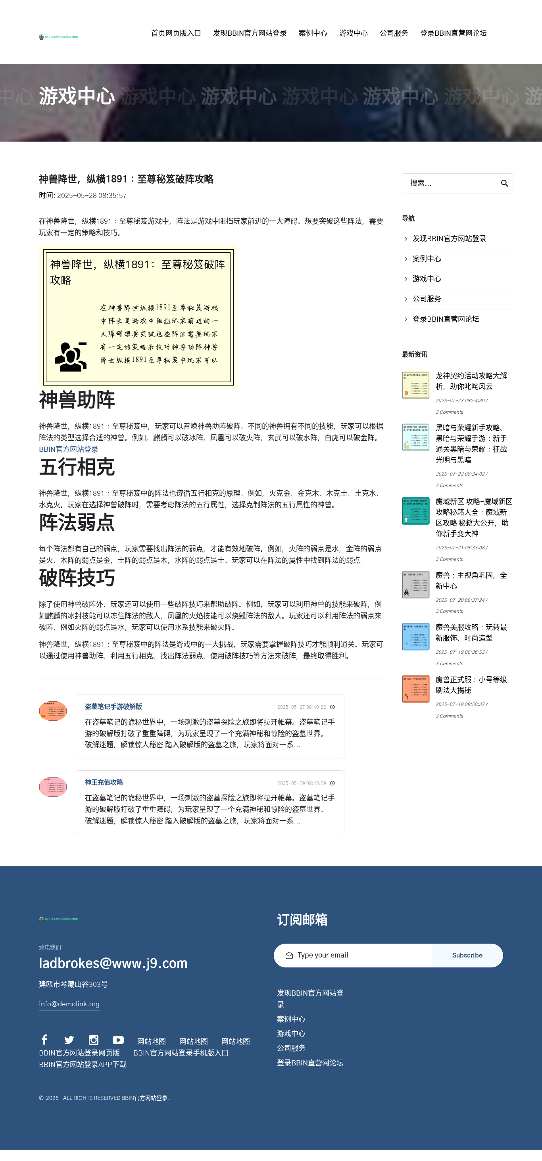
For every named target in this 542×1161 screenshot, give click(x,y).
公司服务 (394, 33)
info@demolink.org (69, 1004)
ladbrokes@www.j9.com (113, 964)
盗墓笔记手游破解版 (113, 707)
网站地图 (151, 1042)
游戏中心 (353, 33)
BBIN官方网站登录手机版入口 (181, 1053)
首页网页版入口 (176, 33)
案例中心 (313, 33)
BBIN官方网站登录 (144, 1098)
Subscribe (467, 955)
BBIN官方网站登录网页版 (79, 1053)
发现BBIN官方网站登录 (250, 33)
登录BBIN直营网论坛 (453, 33)
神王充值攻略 (104, 782)
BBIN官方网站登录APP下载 (83, 1065)
